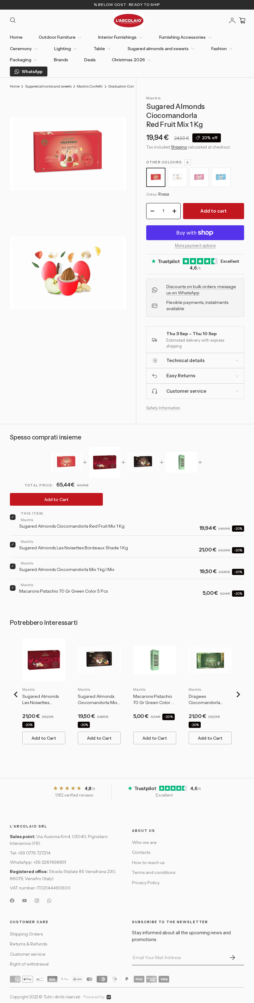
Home (16, 37)
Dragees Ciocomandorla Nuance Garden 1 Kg (209, 700)
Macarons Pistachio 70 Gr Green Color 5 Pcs (63, 591)
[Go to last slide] (16, 694)
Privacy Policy (146, 882)
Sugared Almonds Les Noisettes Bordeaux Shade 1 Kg (73, 548)
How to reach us (148, 862)
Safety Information (163, 407)
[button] (242, 20)
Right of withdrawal (29, 964)
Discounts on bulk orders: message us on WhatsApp (201, 290)
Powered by (94, 997)
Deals (90, 60)
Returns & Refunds (28, 944)
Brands (61, 60)
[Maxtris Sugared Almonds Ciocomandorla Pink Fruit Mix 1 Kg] (199, 177)
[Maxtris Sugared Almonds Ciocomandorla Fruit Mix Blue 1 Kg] (220, 177)
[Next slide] (238, 694)
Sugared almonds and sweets (48, 86)
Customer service (28, 954)
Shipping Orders (26, 934)
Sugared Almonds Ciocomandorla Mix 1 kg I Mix (67, 569)
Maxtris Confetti (90, 86)
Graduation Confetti (124, 86)
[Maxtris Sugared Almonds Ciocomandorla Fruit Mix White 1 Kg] (177, 177)
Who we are (144, 842)
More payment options (195, 245)
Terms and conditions (153, 872)
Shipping (179, 147)
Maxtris (153, 98)
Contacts (141, 852)
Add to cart (213, 211)
